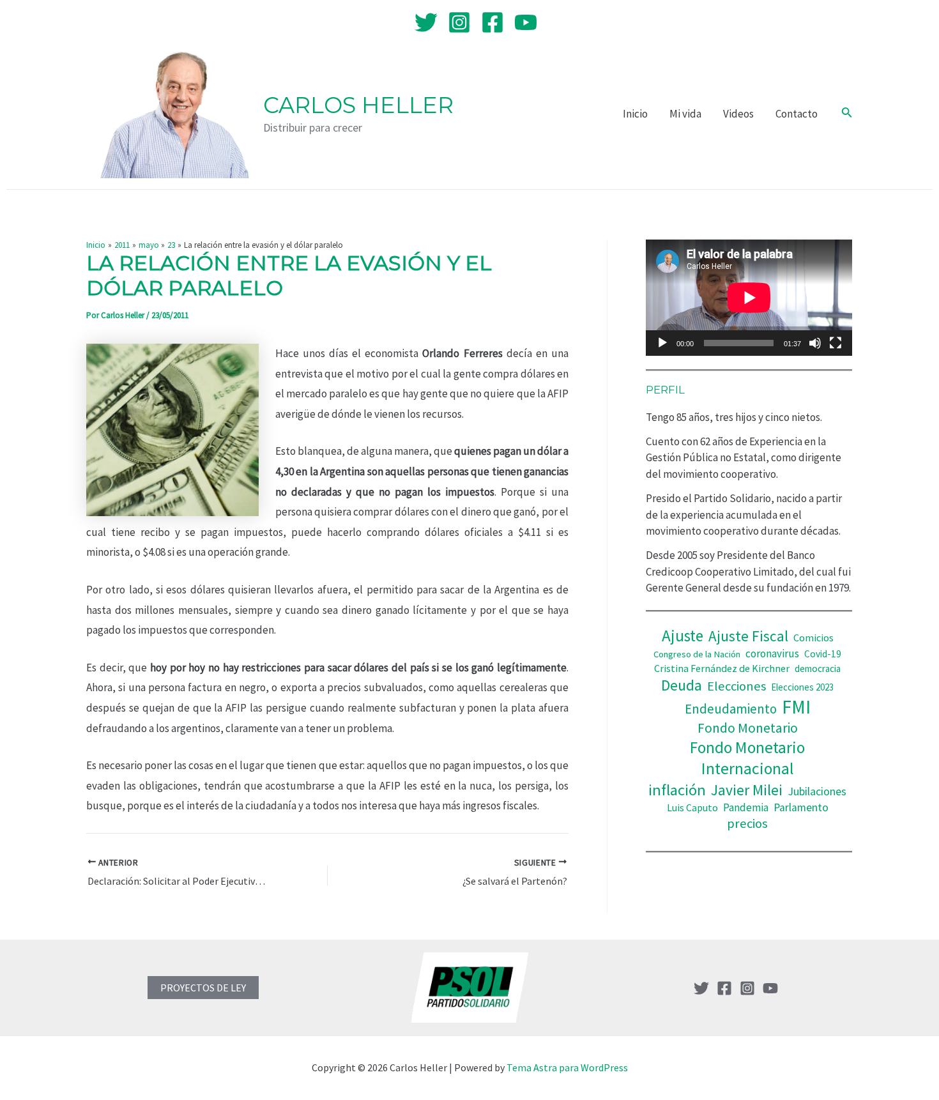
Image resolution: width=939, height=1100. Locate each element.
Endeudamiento (731, 709)
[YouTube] (525, 22)
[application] (749, 298)
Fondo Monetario (748, 728)
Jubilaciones (817, 791)
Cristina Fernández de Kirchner (722, 668)
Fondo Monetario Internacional (747, 758)
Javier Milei (746, 790)
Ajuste (682, 635)
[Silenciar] (815, 343)
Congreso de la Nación (696, 654)
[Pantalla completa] (835, 343)
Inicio (635, 114)
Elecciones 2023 (802, 687)
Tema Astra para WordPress (567, 1067)
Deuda (681, 685)
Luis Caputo (692, 808)
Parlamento (801, 807)
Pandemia (745, 807)
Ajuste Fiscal (748, 636)
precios (747, 823)
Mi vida (685, 114)
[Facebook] (492, 22)
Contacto (796, 114)
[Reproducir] (662, 343)
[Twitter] (426, 22)
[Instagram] (459, 22)
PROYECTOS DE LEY (203, 987)
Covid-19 (822, 654)
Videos (738, 114)
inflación (677, 790)
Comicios (813, 637)
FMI (796, 707)
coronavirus (772, 653)
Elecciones (736, 686)
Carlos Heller (358, 105)
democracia (818, 668)
